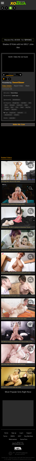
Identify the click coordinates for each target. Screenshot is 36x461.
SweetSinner (16, 99)
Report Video (18, 86)
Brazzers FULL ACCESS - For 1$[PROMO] (18, 40)
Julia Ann (12, 118)
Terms (5, 436)
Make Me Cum (19, 124)
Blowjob (12, 105)
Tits (17, 107)
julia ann (20, 112)
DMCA (13, 436)
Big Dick (14, 109)
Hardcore (19, 105)
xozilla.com (24, 452)
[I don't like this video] (20, 74)
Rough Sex (16, 103)
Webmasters (13, 439)
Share (27, 86)
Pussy (6, 107)
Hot (30, 103)
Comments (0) (7, 89)
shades (16, 115)
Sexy (22, 107)
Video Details (7, 86)
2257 (19, 436)
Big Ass (7, 109)
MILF (6, 105)
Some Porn (23, 439)
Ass (12, 107)
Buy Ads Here (28, 436)
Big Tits (28, 107)
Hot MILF (23, 103)
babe (26, 105)
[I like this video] (4, 74)
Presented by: (13, 83)
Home (6, 433)
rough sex (12, 112)
